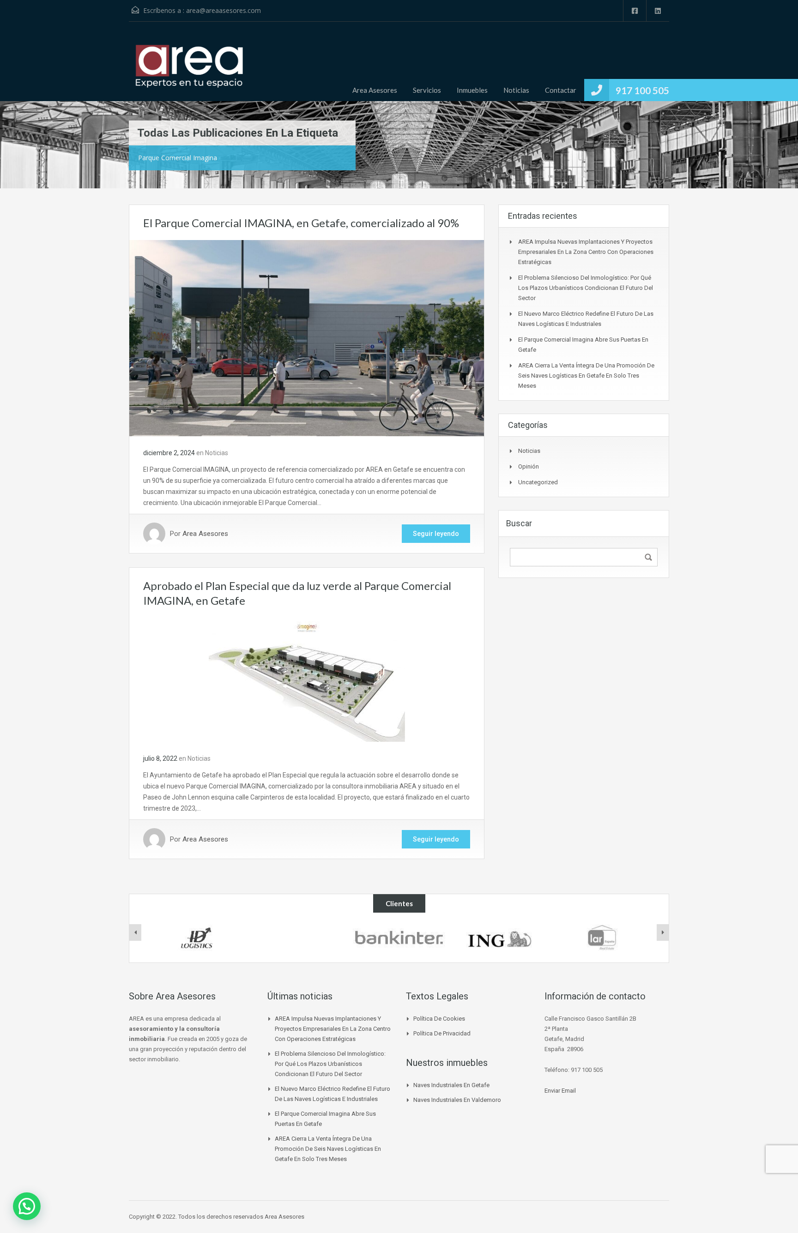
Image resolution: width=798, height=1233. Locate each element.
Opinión (528, 466)
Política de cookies (439, 1018)
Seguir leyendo (436, 533)
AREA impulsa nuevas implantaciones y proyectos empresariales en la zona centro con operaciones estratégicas (585, 251)
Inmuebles (472, 90)
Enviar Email (560, 1090)
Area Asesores (374, 90)
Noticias (516, 90)
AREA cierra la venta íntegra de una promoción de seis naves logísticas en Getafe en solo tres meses (586, 375)
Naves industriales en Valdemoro (457, 1099)
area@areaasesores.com (223, 10)
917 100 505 (642, 90)
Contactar (560, 90)
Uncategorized (538, 482)
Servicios (427, 90)
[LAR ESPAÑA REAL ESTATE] (602, 937)
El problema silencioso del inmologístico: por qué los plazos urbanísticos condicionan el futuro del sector (585, 287)
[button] (27, 1206)
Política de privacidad (442, 1033)
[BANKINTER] (399, 937)
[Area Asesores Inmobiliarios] (189, 68)
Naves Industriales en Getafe (451, 1085)
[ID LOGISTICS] (196, 937)
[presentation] (135, 932)
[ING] (500, 937)
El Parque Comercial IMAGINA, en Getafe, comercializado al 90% (301, 222)
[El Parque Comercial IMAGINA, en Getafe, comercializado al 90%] (306, 337)
